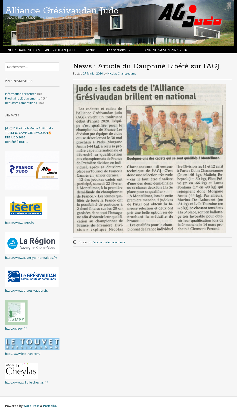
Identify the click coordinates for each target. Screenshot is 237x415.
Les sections (116, 50)
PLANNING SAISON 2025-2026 (163, 50)
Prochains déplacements (109, 242)
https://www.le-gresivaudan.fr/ (26, 290)
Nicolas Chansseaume (121, 73)
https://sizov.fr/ (16, 328)
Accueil (91, 50)
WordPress (31, 406)
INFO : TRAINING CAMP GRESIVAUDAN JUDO (40, 50)
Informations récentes (20, 94)
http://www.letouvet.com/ (23, 354)
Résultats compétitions (21, 103)
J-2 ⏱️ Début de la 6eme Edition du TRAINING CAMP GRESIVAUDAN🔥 (29, 130)
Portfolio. (50, 406)
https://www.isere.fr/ (19, 223)
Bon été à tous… (16, 142)
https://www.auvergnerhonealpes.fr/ (31, 258)
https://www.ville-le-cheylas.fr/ (26, 382)
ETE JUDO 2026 (15, 137)
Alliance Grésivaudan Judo (62, 11)
